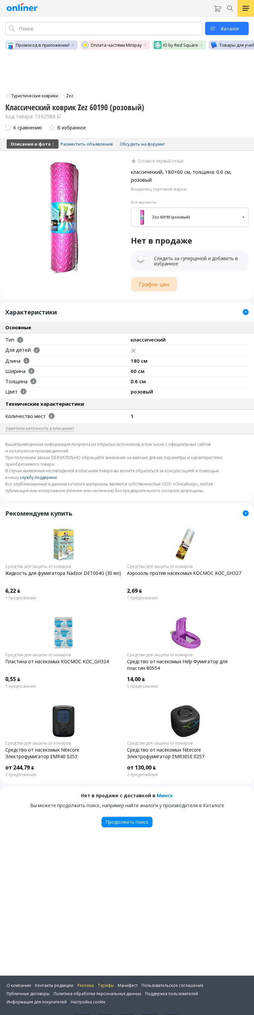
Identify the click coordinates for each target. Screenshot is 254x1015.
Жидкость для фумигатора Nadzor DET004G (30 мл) (63, 573)
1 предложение (20, 598)
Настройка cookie (88, 1002)
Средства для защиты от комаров (38, 566)
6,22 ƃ (12, 590)
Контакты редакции (54, 985)
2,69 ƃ (134, 590)
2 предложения (20, 774)
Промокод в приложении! (42, 45)
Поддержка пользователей (171, 993)
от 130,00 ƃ (141, 767)
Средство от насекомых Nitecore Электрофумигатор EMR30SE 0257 (165, 753)
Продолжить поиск (127, 822)
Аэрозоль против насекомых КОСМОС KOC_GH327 (184, 573)
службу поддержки (38, 477)
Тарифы (106, 985)
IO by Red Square (180, 45)
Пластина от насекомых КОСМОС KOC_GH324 (57, 661)
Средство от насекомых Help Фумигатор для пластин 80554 (177, 664)
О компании (19, 985)
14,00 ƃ (136, 679)
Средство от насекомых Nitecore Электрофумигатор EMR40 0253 (42, 753)
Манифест (128, 985)
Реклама (85, 985)
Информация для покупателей (37, 1002)
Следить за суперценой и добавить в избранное (196, 261)
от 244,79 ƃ (19, 767)
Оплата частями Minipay (116, 45)
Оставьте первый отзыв (160, 161)
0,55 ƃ (12, 679)
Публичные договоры (28, 993)
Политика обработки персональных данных (97, 993)
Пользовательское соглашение (172, 985)
